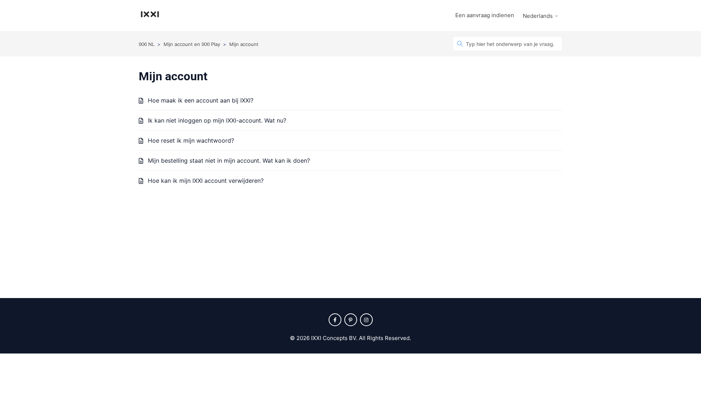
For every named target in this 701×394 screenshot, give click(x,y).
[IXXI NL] (150, 15)
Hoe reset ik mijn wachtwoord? (191, 140)
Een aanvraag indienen (484, 15)
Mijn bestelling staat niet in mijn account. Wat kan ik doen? (229, 160)
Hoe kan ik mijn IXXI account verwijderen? (206, 180)
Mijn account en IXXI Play (192, 44)
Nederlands (538, 16)
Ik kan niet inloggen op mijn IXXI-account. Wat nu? (217, 120)
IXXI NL (146, 44)
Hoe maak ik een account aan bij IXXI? (200, 100)
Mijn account (243, 44)
